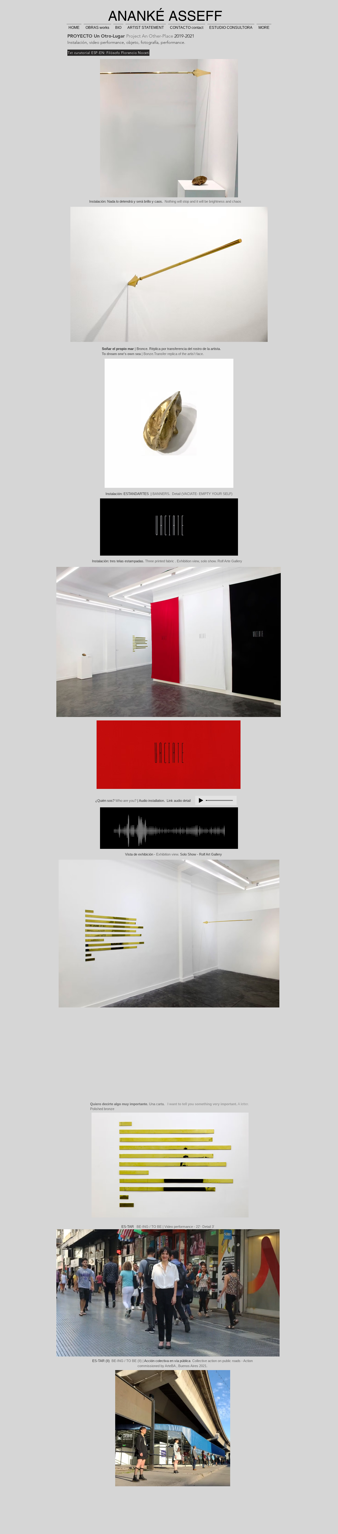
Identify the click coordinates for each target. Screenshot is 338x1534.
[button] (274, 1351)
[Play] (201, 800)
